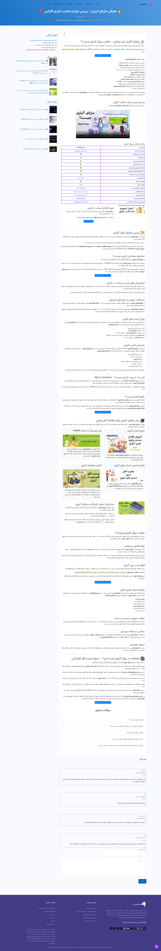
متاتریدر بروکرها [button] (59, 4)
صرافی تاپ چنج (91, 908)
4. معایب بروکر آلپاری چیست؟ (48, 47)
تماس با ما (52, 914)
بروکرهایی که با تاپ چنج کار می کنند (85, 911)
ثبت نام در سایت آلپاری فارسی (103, 55)
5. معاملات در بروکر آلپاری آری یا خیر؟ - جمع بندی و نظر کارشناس (40, 50)
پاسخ (144, 776)
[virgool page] (118, 928)
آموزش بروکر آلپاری (94, 20)
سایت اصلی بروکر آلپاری (81, 151)
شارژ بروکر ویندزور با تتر (89, 914)
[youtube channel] (144, 928)
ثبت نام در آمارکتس (90, 921)
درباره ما (53, 921)
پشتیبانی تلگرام (51, 924)
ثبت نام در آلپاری (88, 221)
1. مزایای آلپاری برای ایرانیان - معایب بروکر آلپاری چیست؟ (42, 40)
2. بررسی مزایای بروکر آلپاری (49, 43)
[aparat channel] (138, 928)
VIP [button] (50, 4)
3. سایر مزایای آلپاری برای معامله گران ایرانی (45, 45)
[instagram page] (131, 928)
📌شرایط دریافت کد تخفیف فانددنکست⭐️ (36, 139)
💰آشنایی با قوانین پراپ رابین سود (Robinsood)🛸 (34, 119)
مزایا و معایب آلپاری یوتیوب (80, 202)
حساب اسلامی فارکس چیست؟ (46, 908)
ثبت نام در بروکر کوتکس (89, 918)
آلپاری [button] (96, 4)
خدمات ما (52, 918)
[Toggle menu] (156, 946)
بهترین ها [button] (69, 4)
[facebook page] (134, 928)
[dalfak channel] (128, 928)
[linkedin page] (114, 928)
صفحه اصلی (104, 20)
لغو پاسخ (141, 849)
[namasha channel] (141, 928)
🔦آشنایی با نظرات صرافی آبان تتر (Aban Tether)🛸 (34, 109)
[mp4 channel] (124, 928)
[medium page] (111, 928)
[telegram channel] (121, 928)
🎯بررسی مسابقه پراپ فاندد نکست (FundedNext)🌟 (34, 129)
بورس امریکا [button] (78, 4)
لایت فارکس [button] (88, 4)
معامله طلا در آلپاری (49, 911)
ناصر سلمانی (80, 17)
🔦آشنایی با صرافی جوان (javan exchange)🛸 (35, 149)
